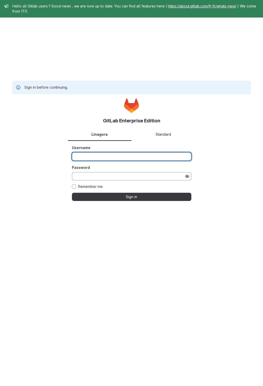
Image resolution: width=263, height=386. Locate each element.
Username (81, 147)
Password (81, 167)
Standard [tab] (163, 134)
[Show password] (187, 176)
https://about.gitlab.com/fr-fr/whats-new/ (202, 6)
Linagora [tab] (99, 134)
